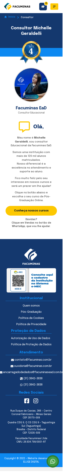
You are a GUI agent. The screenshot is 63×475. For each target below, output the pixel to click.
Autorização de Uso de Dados (30, 338)
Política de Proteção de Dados (31, 344)
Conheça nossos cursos (31, 210)
